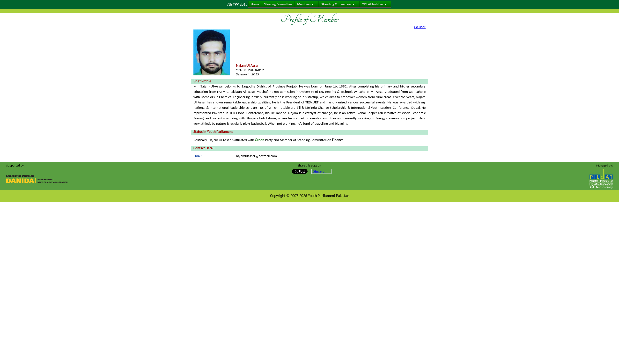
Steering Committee (278, 4)
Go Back (420, 27)
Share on (319, 171)
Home (255, 4)
